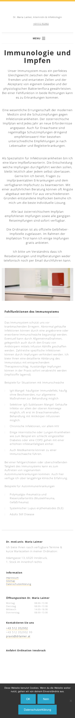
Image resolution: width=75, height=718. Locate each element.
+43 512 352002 (41, 24)
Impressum (12, 577)
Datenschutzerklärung (18, 584)
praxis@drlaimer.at (18, 636)
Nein (46, 699)
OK (28, 699)
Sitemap (10, 580)
